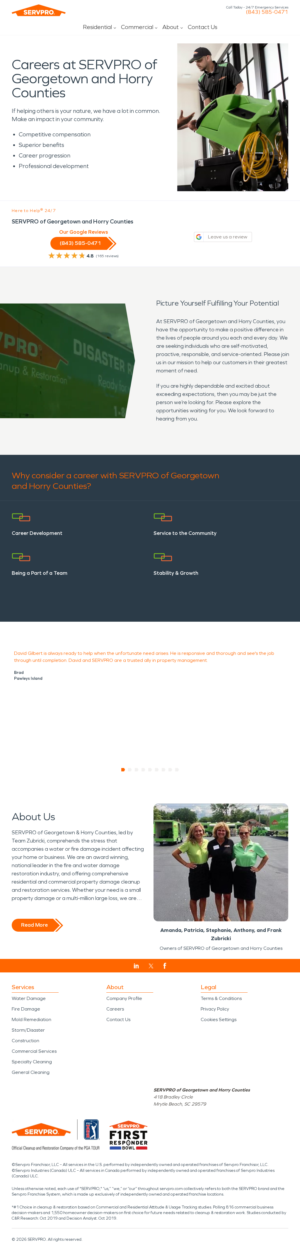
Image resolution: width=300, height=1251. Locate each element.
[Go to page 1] (123, 770)
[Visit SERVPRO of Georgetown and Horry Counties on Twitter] (151, 966)
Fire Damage (26, 1009)
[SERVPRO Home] (39, 10)
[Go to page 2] (130, 770)
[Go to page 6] (157, 770)
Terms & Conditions (221, 998)
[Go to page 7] (163, 770)
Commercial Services (34, 1051)
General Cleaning (31, 1072)
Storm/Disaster (28, 1030)
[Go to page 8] (170, 770)
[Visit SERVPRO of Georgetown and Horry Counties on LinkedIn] (136, 966)
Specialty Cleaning (32, 1061)
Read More (34, 925)
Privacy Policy (215, 1009)
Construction (25, 1040)
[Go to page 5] (150, 770)
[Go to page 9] (177, 770)
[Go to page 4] (143, 770)
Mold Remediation (31, 1019)
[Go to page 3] (136, 770)
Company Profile (124, 998)
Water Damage (29, 998)
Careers (115, 1009)
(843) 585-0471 (267, 12)
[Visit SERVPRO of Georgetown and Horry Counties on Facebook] (164, 966)
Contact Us (202, 26)
